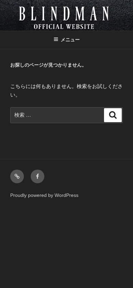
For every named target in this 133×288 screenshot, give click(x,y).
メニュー (70, 39)
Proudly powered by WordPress (44, 195)
